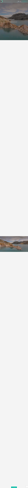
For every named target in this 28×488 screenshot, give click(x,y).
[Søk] (20, 1)
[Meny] (18, 1)
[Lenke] (2, 1)
